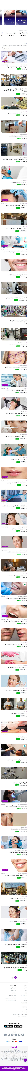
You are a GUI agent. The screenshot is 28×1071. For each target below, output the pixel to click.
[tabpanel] (21, 17)
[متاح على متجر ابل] (18, 1026)
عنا (26, 1009)
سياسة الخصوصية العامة (22, 1017)
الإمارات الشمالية (24, 1003)
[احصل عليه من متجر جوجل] (8, 1026)
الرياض (25, 988)
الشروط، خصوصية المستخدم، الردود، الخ (20, 1014)
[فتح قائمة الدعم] (25, 1060)
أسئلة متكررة (13, 990)
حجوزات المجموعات (12, 995)
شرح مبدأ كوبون (13, 988)
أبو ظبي (25, 1000)
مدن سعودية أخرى (23, 995)
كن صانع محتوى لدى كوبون (10, 998)
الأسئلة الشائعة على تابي (11, 1000)
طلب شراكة (13, 993)
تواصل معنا (25, 1012)
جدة (26, 990)
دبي (26, 998)
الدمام (26, 993)
